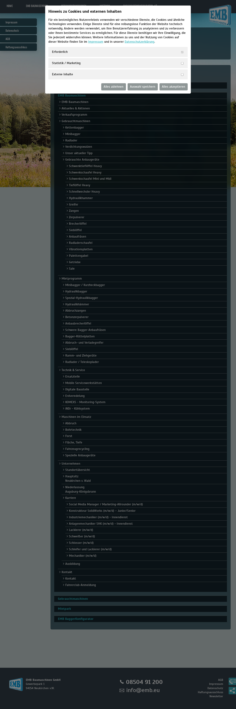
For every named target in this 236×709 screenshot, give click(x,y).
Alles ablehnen (113, 87)
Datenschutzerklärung (139, 42)
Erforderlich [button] (60, 52)
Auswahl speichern (142, 87)
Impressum (95, 42)
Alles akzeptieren (173, 87)
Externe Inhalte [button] (62, 74)
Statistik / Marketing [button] (66, 63)
